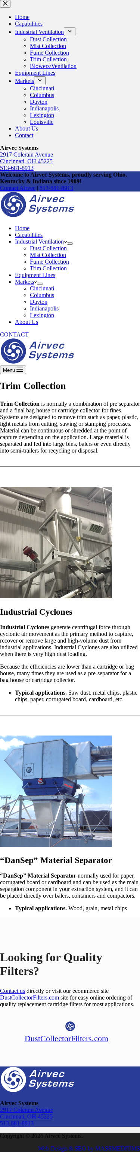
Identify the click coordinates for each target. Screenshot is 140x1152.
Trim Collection (48, 268)
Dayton (38, 302)
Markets (24, 282)
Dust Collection (48, 248)
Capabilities (29, 235)
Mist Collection (48, 255)
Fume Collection (49, 261)
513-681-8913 (56, 188)
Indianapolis (44, 308)
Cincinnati (42, 288)
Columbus (42, 295)
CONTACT (14, 334)
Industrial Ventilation (39, 241)
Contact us (12, 991)
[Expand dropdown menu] (70, 243)
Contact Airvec (17, 188)
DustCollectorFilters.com (29, 997)
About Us (26, 322)
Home (22, 228)
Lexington (42, 315)
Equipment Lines (35, 275)
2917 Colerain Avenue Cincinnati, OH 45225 (26, 1113)
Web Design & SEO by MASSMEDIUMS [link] (89, 1148)
